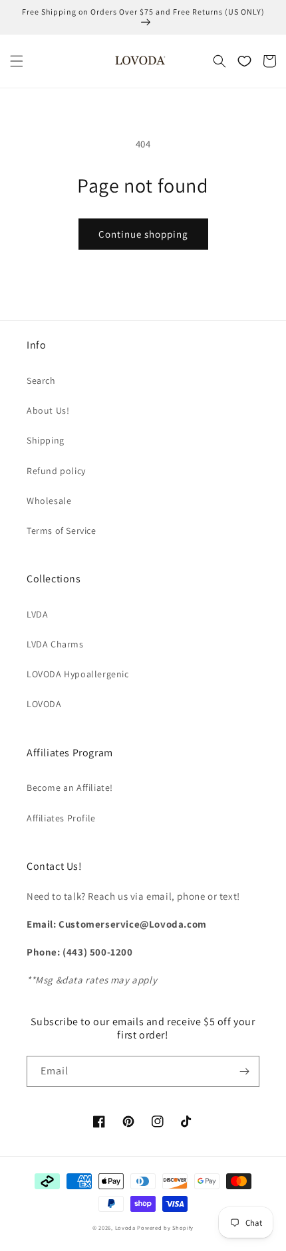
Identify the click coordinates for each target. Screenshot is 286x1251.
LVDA (37, 614)
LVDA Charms (55, 644)
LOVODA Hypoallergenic (78, 674)
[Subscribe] (244, 1071)
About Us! (48, 410)
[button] (16, 61)
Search (41, 380)
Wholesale (49, 501)
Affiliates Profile (61, 818)
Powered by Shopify (165, 1227)
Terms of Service (61, 531)
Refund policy (56, 471)
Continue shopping (143, 234)
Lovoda (125, 1227)
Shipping (46, 440)
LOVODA (44, 704)
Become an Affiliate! (70, 787)
